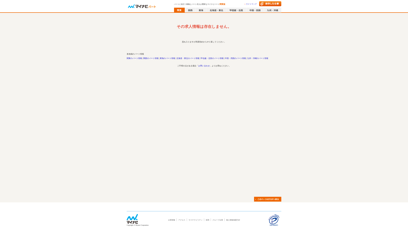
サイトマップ (251, 4)
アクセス (181, 220)
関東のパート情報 (134, 58)
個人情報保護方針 (233, 220)
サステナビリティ (196, 220)
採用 (207, 220)
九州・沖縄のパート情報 (257, 58)
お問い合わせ (204, 66)
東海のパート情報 (167, 58)
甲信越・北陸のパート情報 (212, 58)
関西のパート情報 (151, 58)
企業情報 (171, 220)
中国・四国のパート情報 (235, 58)
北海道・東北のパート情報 (187, 58)
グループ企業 (217, 220)
